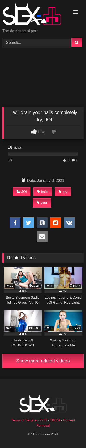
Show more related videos (43, 360)
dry (65, 192)
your (44, 203)
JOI (24, 192)
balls (44, 192)
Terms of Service (24, 420)
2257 (43, 420)
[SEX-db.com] (35, 14)
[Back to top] (71, 433)
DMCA (55, 420)
